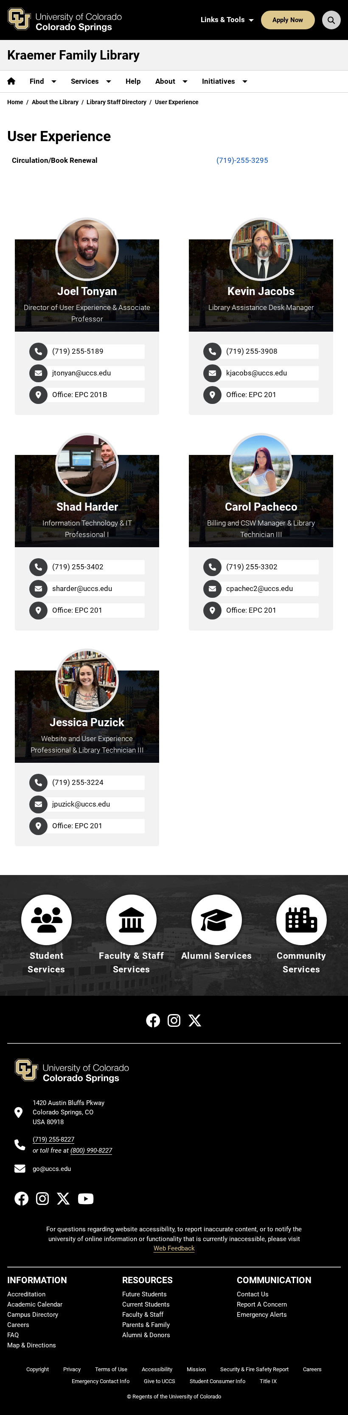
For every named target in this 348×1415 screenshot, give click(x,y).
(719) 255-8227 (53, 1139)
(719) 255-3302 (252, 567)
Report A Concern (262, 1304)
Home (15, 102)
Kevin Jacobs (261, 291)
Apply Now (287, 20)
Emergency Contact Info (100, 1381)
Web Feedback (174, 1248)
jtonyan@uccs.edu (81, 373)
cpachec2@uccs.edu (259, 588)
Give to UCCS (159, 1381)
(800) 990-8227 (91, 1150)
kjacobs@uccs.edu (256, 373)
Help (133, 81)
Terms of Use (111, 1369)
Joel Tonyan (87, 291)
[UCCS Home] (71, 20)
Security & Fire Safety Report (254, 1369)
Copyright (37, 1369)
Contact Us (253, 1294)
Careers (18, 1325)
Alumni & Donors (146, 1335)
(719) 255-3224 (78, 782)
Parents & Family (146, 1325)
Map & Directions (31, 1345)
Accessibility (157, 1369)
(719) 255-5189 (78, 351)
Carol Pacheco (261, 506)
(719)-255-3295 (242, 160)
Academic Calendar (34, 1304)
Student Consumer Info (217, 1381)
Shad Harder (87, 506)
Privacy (72, 1369)
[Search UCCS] (331, 20)
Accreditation (26, 1294)
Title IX (268, 1381)
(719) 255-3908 (252, 351)
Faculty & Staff (142, 1314)
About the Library (55, 102)
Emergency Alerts (262, 1314)
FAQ (13, 1335)
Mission (196, 1369)
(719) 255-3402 (78, 567)
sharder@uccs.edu (82, 588)
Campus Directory (32, 1314)
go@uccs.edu (52, 1169)
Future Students (144, 1294)
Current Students (146, 1304)
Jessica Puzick (87, 722)
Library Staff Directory (116, 102)
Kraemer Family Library (73, 55)
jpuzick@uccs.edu (81, 804)
